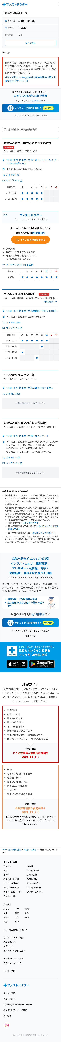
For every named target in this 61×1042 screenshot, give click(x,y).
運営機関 (7, 1015)
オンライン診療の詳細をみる (30, 239)
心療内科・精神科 (11, 879)
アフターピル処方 (35, 891)
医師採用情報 (9, 971)
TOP (4, 849)
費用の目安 (30, 635)
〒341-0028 (29, 388)
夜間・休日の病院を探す (14, 950)
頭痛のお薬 (32, 874)
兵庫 (17, 921)
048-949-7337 (13, 174)
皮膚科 (30, 866)
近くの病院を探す (15, 849)
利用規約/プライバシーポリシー (17, 1004)
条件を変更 (30, 43)
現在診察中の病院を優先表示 (22, 129)
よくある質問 (9, 993)
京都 (27, 908)
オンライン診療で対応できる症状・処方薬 (30, 115)
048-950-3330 (13, 322)
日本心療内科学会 (30, 522)
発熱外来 (7, 866)
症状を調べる (9, 942)
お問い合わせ (9, 998)
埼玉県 (26, 849)
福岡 (27, 917)
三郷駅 (33, 849)
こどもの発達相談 (11, 883)
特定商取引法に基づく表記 (15, 1010)
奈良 (27, 913)
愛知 (17, 913)
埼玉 (5, 921)
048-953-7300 (13, 457)
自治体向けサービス (12, 963)
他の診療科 (49, 301)
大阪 (17, 917)
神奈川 (6, 917)
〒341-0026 (27, 436)
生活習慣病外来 (34, 887)
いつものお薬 (33, 870)
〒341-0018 (32, 311)
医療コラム (8, 946)
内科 (5, 870)
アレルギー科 (9, 896)
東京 (5, 913)
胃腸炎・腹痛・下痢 (12, 891)
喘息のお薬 (32, 879)
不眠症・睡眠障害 (11, 887)
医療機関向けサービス (13, 958)
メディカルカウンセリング (15, 930)
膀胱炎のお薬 (33, 883)
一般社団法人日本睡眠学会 (42, 532)
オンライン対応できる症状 (19, 264)
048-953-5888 (13, 393)
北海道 (6, 908)
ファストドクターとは (13, 937)
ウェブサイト (13, 180)
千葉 (17, 908)
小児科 (6, 874)
